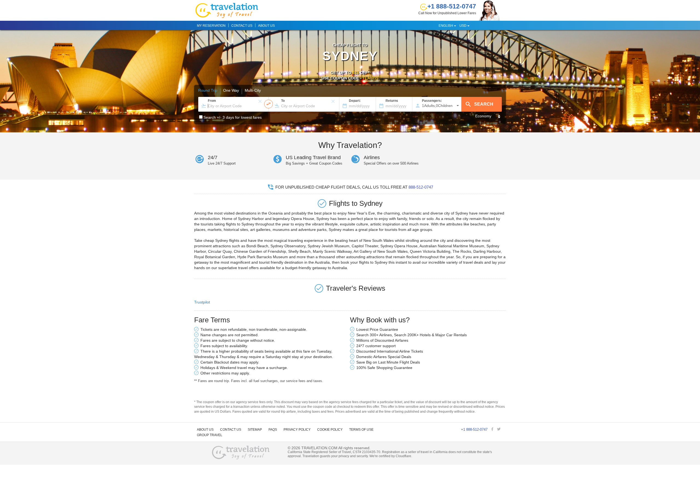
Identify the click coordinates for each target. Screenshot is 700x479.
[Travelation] (241, 453)
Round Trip (207, 91)
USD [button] (463, 25)
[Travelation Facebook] (493, 429)
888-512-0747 (421, 187)
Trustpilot (202, 302)
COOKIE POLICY (330, 430)
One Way (231, 91)
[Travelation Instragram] (504, 429)
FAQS (273, 430)
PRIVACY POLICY (297, 430)
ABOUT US (266, 26)
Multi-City (253, 91)
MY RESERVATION (211, 26)
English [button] (446, 25)
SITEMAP (255, 430)
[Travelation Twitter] (499, 429)
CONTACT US (241, 26)
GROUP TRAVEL (209, 435)
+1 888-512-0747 (451, 6)
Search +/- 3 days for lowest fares (232, 117)
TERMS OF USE (361, 430)
